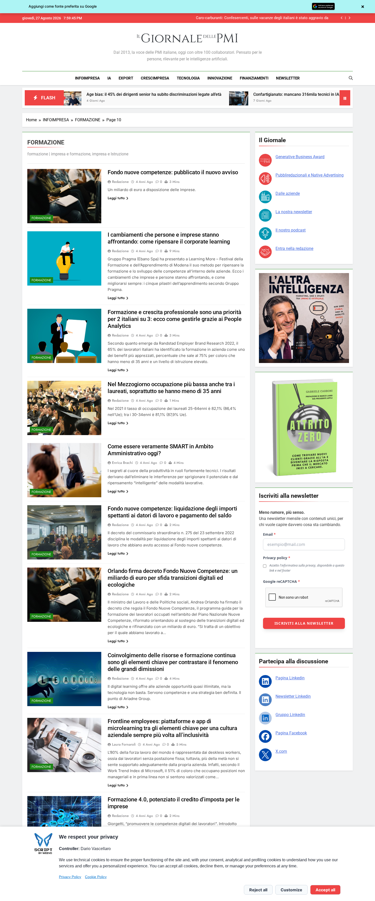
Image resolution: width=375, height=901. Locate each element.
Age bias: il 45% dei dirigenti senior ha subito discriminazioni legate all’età (93, 94)
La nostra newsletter (294, 211)
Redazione (120, 181)
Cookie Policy (96, 877)
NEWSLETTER (288, 78)
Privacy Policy (70, 877)
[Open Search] (351, 78)
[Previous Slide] (341, 18)
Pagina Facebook (291, 733)
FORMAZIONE (41, 218)
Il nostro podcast (291, 230)
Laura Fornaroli (124, 744)
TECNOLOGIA (188, 78)
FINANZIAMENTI (254, 78)
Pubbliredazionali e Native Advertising (310, 175)
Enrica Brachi (122, 462)
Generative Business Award (300, 156)
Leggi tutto (116, 197)
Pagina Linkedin (290, 678)
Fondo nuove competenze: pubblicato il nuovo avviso (173, 172)
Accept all (325, 889)
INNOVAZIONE (219, 78)
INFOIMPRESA (87, 78)
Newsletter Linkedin (293, 696)
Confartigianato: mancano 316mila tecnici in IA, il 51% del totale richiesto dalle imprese (273, 94)
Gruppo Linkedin (290, 714)
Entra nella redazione (294, 248)
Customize (291, 889)
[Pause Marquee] (345, 97)
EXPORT (126, 78)
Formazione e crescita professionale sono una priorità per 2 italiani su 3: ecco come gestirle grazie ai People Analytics (175, 319)
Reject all (258, 889)
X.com (281, 751)
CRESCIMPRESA (155, 78)
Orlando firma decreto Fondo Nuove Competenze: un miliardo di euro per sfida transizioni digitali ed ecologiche (173, 578)
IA (109, 78)
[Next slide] (349, 18)
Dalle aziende (288, 193)
